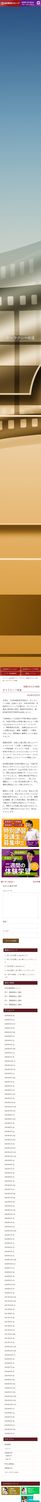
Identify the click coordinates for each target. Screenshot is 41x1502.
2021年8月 (8, 1202)
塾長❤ (35, 882)
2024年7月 (8, 1082)
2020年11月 (9, 1214)
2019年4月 (8, 1243)
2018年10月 (9, 1264)
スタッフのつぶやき (11, 1472)
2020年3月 (8, 1226)
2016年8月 (8, 1363)
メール (6, 931)
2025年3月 (8, 1049)
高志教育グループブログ (16, 678)
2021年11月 (9, 1197)
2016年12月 (9, 1346)
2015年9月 (8, 1409)
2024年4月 (8, 1094)
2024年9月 (8, 1073)
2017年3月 (8, 1334)
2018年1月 (8, 1293)
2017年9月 (8, 1309)
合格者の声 (8, 1453)
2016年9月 (8, 1359)
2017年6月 (8, 1322)
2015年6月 (8, 1421)
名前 (5, 922)
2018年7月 (8, 1268)
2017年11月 (9, 1301)
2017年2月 (8, 1338)
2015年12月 (9, 1396)
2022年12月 (9, 1148)
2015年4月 (8, 1425)
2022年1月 (8, 1189)
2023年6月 (8, 1123)
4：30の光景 (9, 966)
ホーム (5, 678)
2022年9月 (8, 1160)
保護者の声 (9, 1455)
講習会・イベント (30, 673)
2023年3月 (8, 1135)
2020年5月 (8, 1218)
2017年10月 (9, 1305)
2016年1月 (8, 1392)
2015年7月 (8, 1417)
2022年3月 (8, 1185)
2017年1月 (8, 1342)
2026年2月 (8, 1028)
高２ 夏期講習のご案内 (13, 996)
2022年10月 (9, 1156)
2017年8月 (8, 1313)
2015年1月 (8, 1433)
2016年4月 (8, 1380)
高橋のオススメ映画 (31, 687)
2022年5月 (8, 1177)
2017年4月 (8, 1330)
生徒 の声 (8, 1459)
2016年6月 (8, 1371)
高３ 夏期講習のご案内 (13, 992)
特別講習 (8, 1444)
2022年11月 (9, 1152)
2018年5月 (8, 1276)
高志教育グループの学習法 (31, 669)
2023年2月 (8, 1140)
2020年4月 (8, 1222)
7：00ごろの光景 (10, 955)
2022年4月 (8, 1181)
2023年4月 (8, 1131)
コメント (7, 891)
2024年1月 (8, 1098)
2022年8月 (8, 1164)
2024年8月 (8, 1078)
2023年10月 (9, 1111)
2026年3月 (8, 1024)
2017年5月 (8, 1326)
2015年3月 (8, 1429)
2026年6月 (8, 1015)
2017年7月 (8, 1317)
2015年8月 (8, 1413)
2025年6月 (8, 1036)
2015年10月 (9, 1404)
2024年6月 (8, 1086)
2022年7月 (8, 1169)
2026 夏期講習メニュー (13, 988)
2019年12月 (9, 1231)
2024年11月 (9, 1065)
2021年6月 (8, 1206)
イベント (8, 1448)
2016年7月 (8, 1367)
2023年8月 (8, 1119)
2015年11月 (9, 1400)
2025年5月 (8, 1040)
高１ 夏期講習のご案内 (13, 1000)
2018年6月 (8, 1272)
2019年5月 (8, 1239)
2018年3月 (8, 1284)
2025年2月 (8, 1053)
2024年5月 (8, 1090)
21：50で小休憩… (11, 974)
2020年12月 (9, 1210)
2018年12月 (9, 1260)
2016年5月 (8, 1375)
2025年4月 (8, 1044)
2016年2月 (8, 1388)
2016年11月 (9, 1351)
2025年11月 (9, 1032)
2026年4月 (8, 1020)
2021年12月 (9, 1193)
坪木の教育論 (9, 1464)
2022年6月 (8, 1173)
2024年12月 (9, 1061)
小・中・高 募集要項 (10, 673)
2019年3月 (8, 1247)
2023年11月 (9, 1107)
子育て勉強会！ (9, 882)
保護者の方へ (9, 1468)
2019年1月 (8, 1255)
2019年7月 (8, 1235)
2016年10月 (9, 1355)
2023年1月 (8, 1144)
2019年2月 (8, 1251)
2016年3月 (8, 1384)
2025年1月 (8, 1057)
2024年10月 (9, 1069)
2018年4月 (8, 1280)
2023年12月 (9, 1102)
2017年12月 (9, 1297)
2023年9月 (8, 1115)
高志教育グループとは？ (10, 669)
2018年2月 (8, 1289)
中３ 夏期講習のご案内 (13, 1004)
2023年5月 (8, 1127)
